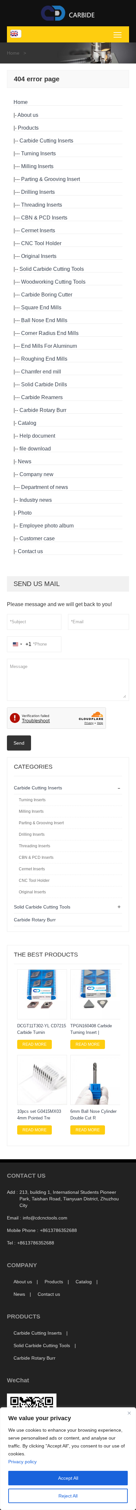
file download (35, 448)
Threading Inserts (41, 205)
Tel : (11, 1242)
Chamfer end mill (41, 371)
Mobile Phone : (22, 1230)
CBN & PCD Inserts (44, 217)
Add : (12, 1192)
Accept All (68, 1478)
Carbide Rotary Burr (42, 410)
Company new (36, 474)
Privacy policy (22, 1461)
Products (28, 128)
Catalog (27, 423)
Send (19, 743)
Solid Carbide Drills (44, 384)
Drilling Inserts (38, 192)
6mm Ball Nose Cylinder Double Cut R (93, 1114)
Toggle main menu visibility (117, 34)
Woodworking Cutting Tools (53, 282)
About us (27, 115)
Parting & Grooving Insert (50, 179)
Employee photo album (46, 525)
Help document (37, 436)
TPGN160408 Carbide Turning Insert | (91, 1029)
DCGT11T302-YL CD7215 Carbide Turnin (41, 1029)
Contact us (30, 551)
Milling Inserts (37, 166)
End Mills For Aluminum (49, 346)
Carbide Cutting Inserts (46, 140)
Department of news (44, 487)
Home (13, 53)
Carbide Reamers (42, 397)
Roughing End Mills (44, 359)
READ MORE (34, 1044)
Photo (25, 513)
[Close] (129, 1413)
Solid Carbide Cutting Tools (51, 269)
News (24, 461)
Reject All (68, 1495)
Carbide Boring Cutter (46, 294)
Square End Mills (41, 307)
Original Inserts (38, 256)
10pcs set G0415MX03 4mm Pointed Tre (39, 1114)
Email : (14, 1217)
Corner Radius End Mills (50, 333)
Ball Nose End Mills (44, 320)
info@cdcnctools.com (45, 1217)
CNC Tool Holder (41, 243)
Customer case (37, 538)
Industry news (35, 500)
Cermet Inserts (38, 230)
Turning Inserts (38, 153)
